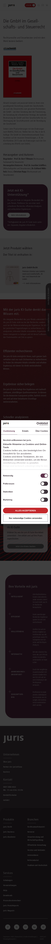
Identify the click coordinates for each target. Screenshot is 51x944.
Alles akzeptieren (25, 510)
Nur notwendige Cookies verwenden (25, 518)
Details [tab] (25, 431)
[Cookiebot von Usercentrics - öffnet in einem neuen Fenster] (36, 423)
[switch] (44, 484)
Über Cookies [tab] (41, 431)
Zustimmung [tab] (9, 431)
